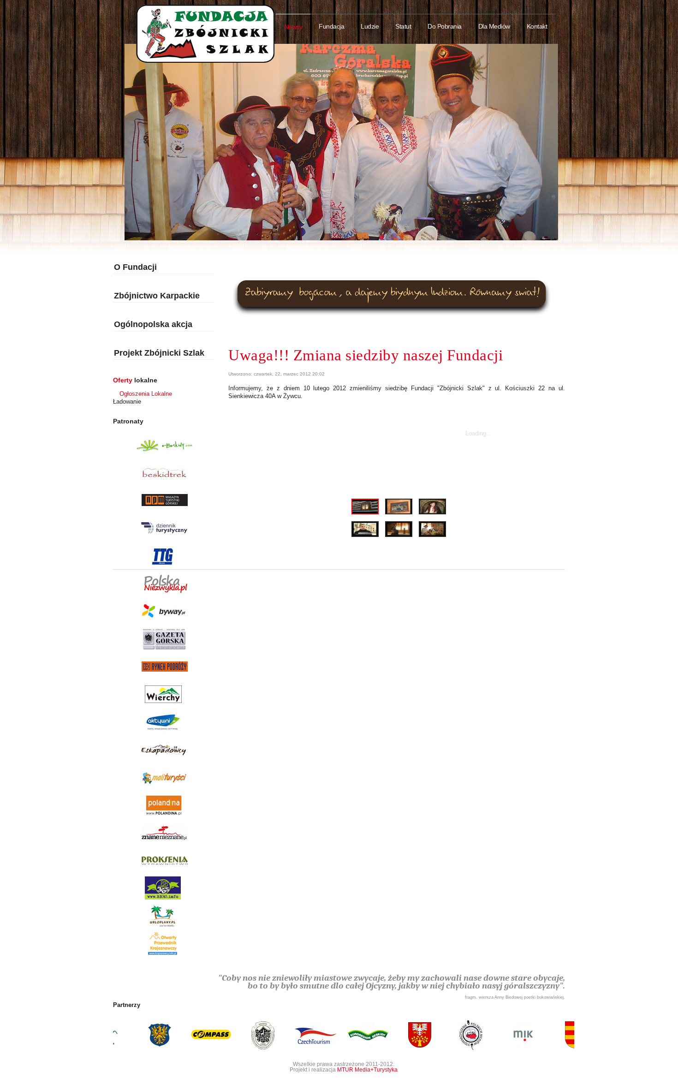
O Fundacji (135, 267)
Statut (403, 26)
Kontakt (537, 26)
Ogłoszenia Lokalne (145, 393)
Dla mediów (494, 26)
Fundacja (331, 26)
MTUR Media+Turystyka (367, 1069)
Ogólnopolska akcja (153, 324)
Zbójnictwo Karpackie (157, 295)
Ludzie (370, 26)
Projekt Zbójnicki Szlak (159, 352)
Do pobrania (445, 26)
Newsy (293, 27)
